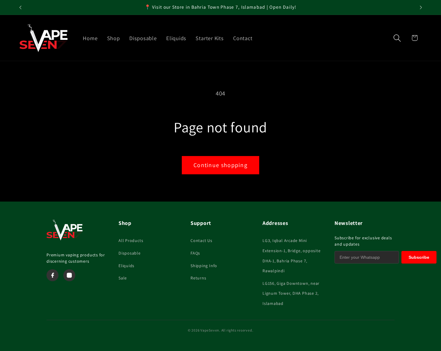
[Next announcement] (421, 7)
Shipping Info (203, 265)
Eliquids (126, 265)
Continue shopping (221, 165)
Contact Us (201, 240)
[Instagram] (69, 275)
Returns (198, 278)
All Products (130, 240)
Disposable (129, 253)
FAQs (195, 253)
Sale (122, 278)
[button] (397, 37)
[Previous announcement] (20, 7)
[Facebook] (52, 275)
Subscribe (419, 257)
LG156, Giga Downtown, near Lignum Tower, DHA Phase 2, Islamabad (291, 293)
